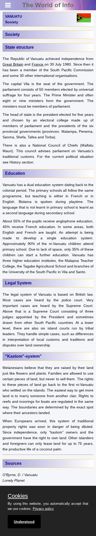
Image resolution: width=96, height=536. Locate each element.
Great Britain (13, 64)
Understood (24, 522)
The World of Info (48, 5)
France (38, 64)
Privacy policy (43, 509)
